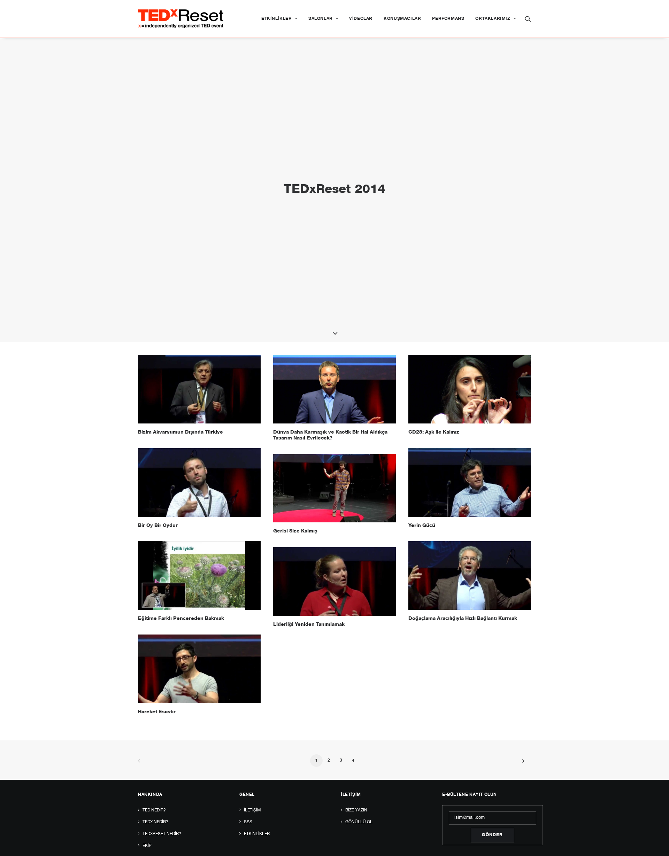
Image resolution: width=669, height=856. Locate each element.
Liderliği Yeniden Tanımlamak (309, 624)
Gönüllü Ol (358, 822)
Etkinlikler (276, 19)
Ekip (147, 846)
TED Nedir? (154, 810)
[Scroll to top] (655, 843)
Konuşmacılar (402, 19)
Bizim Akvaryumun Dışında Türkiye (180, 432)
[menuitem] (279, 19)
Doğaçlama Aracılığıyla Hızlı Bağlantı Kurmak (462, 618)
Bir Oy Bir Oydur (158, 525)
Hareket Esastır (157, 712)
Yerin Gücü (421, 525)
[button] (528, 19)
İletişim (252, 810)
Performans (448, 19)
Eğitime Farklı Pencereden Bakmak (181, 618)
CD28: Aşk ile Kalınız (433, 432)
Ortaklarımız (492, 19)
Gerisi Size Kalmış (295, 531)
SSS (248, 822)
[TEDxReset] (180, 18)
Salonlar (320, 19)
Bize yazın (356, 810)
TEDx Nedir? (155, 822)
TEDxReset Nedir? (162, 834)
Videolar (360, 19)
